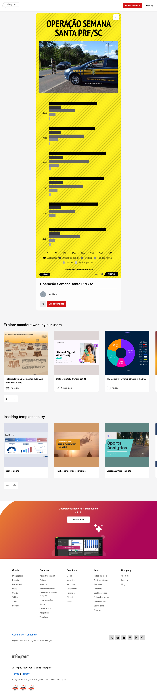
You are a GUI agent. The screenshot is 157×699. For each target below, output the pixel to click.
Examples (98, 584)
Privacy (26, 673)
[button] (50, 257)
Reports (15, 580)
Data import (44, 604)
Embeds (43, 580)
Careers (124, 580)
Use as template (132, 5)
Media (69, 576)
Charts (15, 593)
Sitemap (97, 610)
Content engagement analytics (48, 594)
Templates (44, 617)
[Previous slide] (7, 399)
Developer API (100, 601)
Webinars (98, 589)
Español (40, 640)
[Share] (43, 304)
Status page (99, 606)
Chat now (32, 634)
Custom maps (45, 608)
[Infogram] (10, 5)
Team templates (46, 600)
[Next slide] (14, 399)
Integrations (44, 613)
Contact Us (18, 634)
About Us (125, 576)
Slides (14, 601)
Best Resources (100, 593)
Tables (15, 597)
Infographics (17, 576)
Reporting (71, 584)
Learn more (78, 519)
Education (71, 597)
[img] (73, 103)
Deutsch (23, 640)
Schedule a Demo (101, 597)
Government (72, 589)
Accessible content (48, 589)
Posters (15, 606)
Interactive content (47, 576)
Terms (15, 673)
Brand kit (43, 584)
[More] (116, 17)
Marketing (71, 580)
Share (45, 274)
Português (32, 640)
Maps (14, 589)
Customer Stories (101, 580)
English (15, 640)
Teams (70, 601)
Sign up (149, 5)
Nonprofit (70, 593)
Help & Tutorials (100, 576)
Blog (123, 584)
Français (48, 640)
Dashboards (17, 584)
